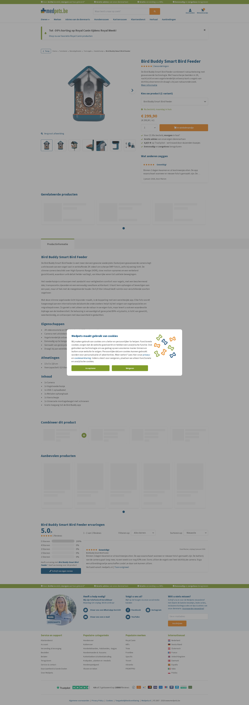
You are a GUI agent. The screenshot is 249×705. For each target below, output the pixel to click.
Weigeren (130, 368)
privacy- (146, 354)
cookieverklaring (82, 358)
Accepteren (90, 368)
